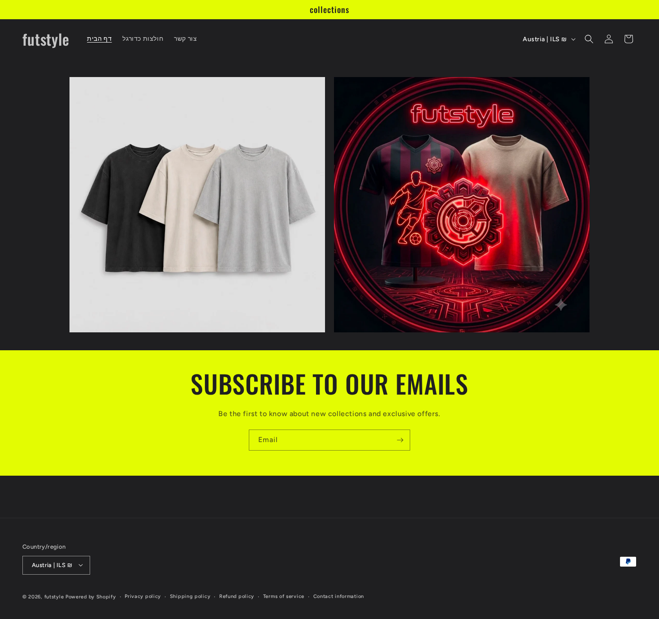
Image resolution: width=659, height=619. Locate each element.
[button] (589, 39)
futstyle (54, 596)
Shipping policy (190, 596)
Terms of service (283, 596)
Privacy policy (143, 596)
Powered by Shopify (90, 596)
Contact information (338, 596)
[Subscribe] (400, 440)
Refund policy (236, 596)
